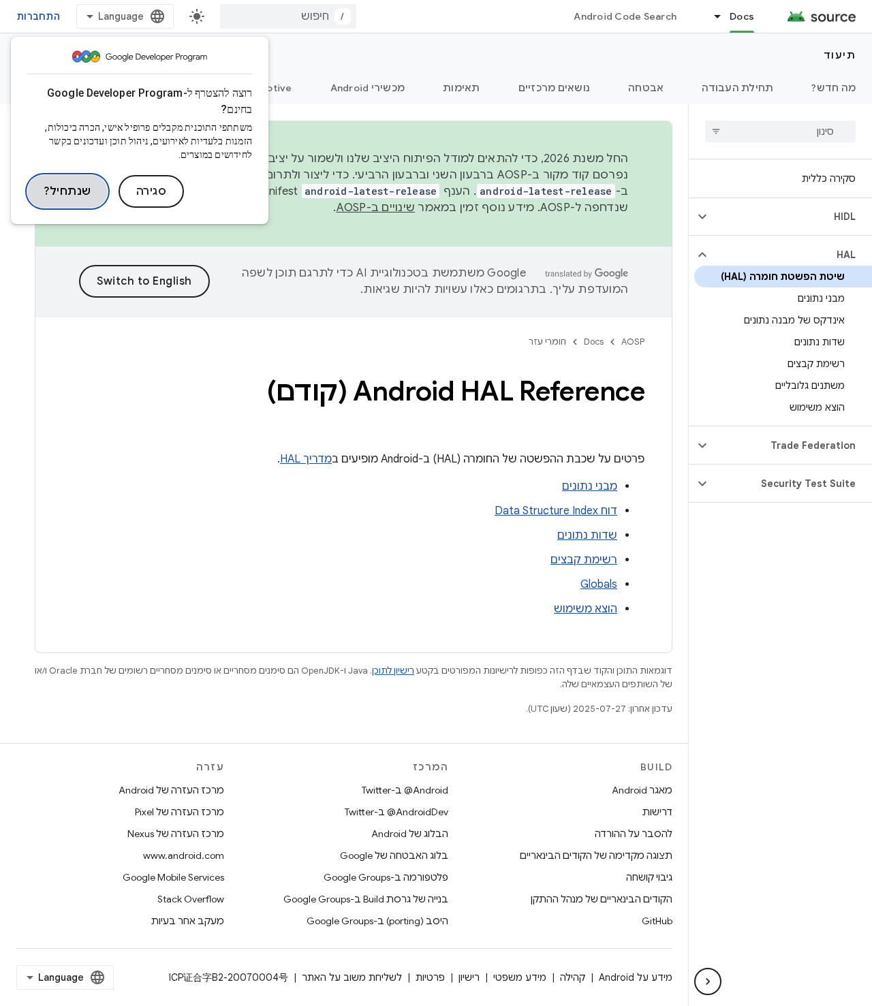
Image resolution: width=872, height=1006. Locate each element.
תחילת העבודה (737, 88)
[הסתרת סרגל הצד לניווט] (707, 981)
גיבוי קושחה (649, 877)
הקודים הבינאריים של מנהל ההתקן (601, 899)
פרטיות (430, 977)
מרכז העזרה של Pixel (179, 812)
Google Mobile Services (173, 877)
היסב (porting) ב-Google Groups (377, 921)
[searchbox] (780, 131)
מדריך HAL (306, 459)
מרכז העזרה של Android (171, 790)
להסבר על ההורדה (633, 834)
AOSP (632, 341)
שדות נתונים (587, 535)
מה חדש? (833, 88)
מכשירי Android (367, 88)
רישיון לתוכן (393, 670)
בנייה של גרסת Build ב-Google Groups (365, 899)
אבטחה (646, 88)
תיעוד (840, 55)
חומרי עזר (547, 341)
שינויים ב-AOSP (376, 208)
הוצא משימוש (585, 609)
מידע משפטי (519, 977)
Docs (742, 16)
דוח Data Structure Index (556, 511)
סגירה (151, 191)
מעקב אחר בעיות (187, 921)
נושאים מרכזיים (554, 88)
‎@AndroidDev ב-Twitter (396, 812)
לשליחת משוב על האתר (352, 977)
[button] (791, 216)
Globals (598, 584)
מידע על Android (635, 977)
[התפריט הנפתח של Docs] (711, 16)
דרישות (657, 812)
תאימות (461, 88)
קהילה (572, 977)
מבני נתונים (589, 486)
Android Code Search (625, 16)
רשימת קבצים (583, 560)
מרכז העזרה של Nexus (175, 834)
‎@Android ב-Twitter (405, 790)
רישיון (469, 977)
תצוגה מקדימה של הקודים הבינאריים (596, 855)
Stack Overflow (190, 899)
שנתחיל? (67, 191)
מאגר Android (642, 790)
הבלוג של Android (409, 834)
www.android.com (183, 855)
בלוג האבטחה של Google (394, 855)
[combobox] (288, 16)
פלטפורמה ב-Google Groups (386, 877)
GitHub (657, 921)
